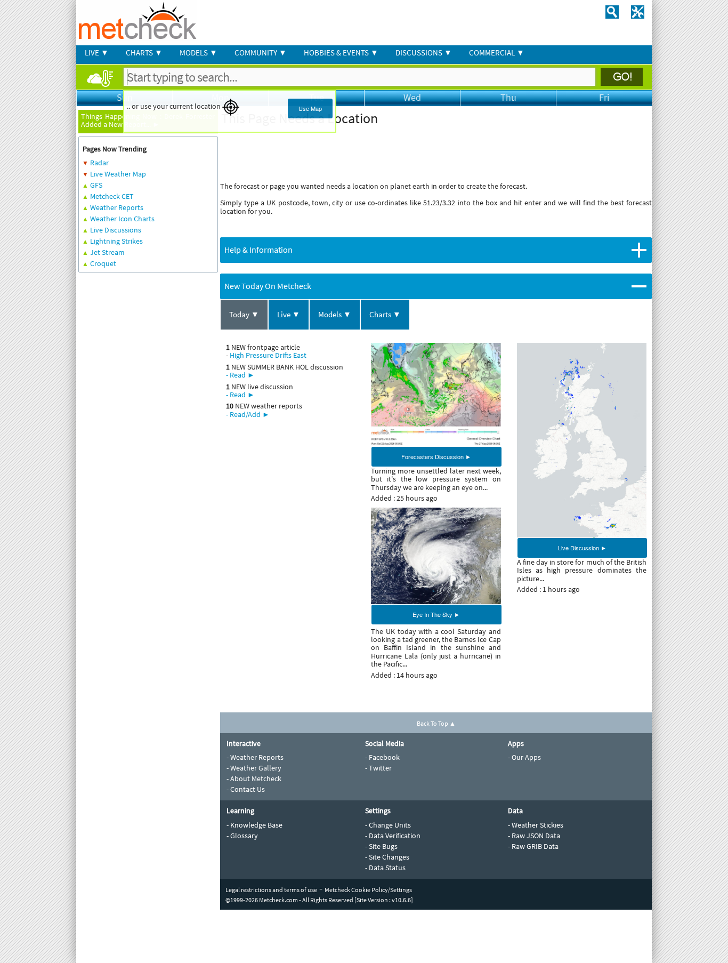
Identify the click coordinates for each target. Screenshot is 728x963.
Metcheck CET (112, 196)
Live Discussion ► (582, 547)
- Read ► (240, 375)
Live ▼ (288, 314)
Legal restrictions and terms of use (271, 890)
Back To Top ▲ (436, 723)
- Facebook (382, 757)
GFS (96, 185)
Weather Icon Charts (122, 218)
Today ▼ (244, 314)
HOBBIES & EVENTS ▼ (341, 52)
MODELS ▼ (198, 52)
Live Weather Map (118, 174)
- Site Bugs (381, 846)
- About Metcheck (254, 778)
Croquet (103, 263)
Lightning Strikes (116, 241)
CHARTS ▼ (144, 52)
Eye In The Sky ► (436, 614)
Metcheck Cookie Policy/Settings (368, 890)
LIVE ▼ (97, 52)
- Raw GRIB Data (533, 846)
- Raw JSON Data (534, 835)
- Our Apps (524, 757)
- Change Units (388, 825)
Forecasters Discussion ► (436, 456)
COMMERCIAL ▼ (496, 52)
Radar (99, 162)
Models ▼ (334, 314)
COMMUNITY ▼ (260, 52)
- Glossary (242, 835)
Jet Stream (107, 252)
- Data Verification (392, 835)
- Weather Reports (255, 757)
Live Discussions (115, 230)
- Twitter (378, 768)
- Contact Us (246, 789)
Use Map (310, 108)
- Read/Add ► (248, 414)
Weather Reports (116, 207)
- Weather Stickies (535, 825)
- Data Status (385, 867)
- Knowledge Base (254, 825)
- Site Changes (387, 857)
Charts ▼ (385, 314)
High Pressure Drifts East (268, 355)
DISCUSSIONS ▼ (423, 52)
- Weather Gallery (254, 768)
